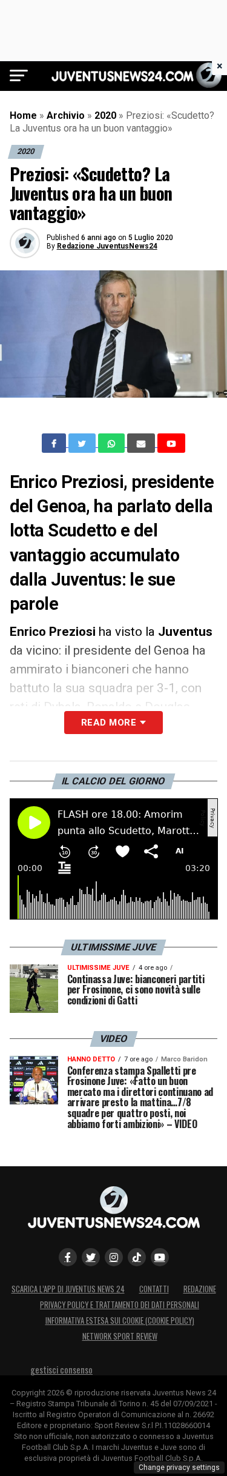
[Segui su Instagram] (114, 1257)
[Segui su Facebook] (68, 1257)
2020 (105, 115)
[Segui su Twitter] (91, 1257)
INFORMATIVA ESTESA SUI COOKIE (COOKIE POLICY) (119, 1320)
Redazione (199, 1289)
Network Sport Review (119, 1336)
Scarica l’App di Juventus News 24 (68, 1289)
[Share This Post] (112, 443)
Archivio (66, 115)
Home (23, 115)
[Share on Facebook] (55, 443)
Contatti (154, 1289)
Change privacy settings (179, 1467)
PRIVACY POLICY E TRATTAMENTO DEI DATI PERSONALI (119, 1305)
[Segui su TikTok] (137, 1257)
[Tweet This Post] (83, 443)
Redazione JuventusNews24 (107, 246)
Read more (108, 722)
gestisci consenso (61, 1369)
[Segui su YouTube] (160, 1257)
